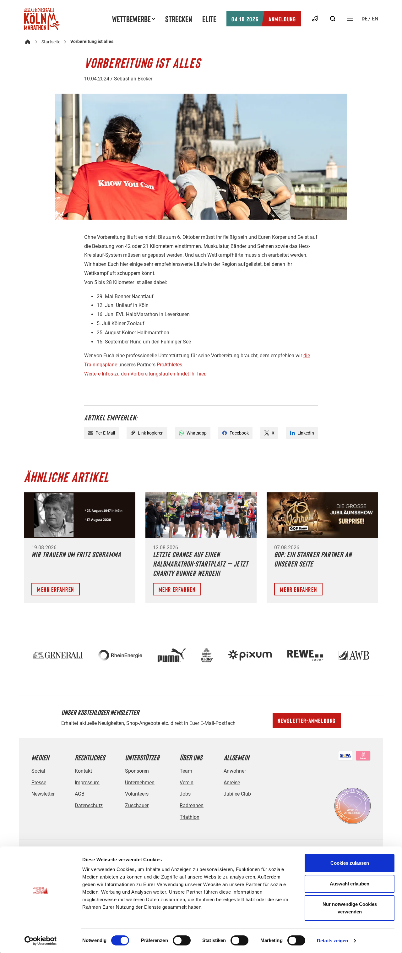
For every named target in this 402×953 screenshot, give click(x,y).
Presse (38, 783)
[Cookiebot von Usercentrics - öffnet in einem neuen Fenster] (40, 940)
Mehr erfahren (55, 589)
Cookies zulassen (349, 863)
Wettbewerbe (131, 19)
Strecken (178, 19)
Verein (186, 783)
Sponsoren (137, 771)
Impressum (87, 783)
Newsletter (43, 794)
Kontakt (83, 771)
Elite (209, 19)
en (375, 19)
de (364, 19)
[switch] (182, 940)
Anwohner (235, 771)
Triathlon (189, 817)
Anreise (232, 783)
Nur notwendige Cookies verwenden (350, 907)
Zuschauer (137, 805)
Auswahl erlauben (349, 883)
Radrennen (192, 805)
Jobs (185, 794)
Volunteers (137, 794)
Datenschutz (89, 805)
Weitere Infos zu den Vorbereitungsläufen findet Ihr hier (144, 374)
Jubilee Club (237, 794)
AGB (79, 794)
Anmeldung (263, 19)
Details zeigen (332, 940)
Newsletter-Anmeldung (307, 720)
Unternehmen (140, 783)
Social (38, 771)
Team (186, 771)
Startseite (50, 41)
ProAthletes (169, 365)
